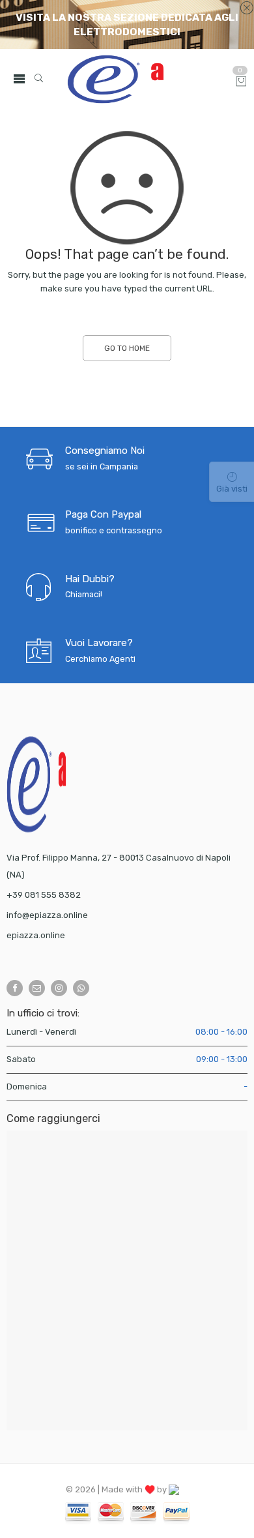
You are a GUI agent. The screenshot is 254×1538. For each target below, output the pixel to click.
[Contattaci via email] (37, 988)
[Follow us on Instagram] (59, 988)
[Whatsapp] (81, 988)
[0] (241, 82)
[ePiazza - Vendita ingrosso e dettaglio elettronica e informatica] (145, 79)
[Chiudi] (246, 8)
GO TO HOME (127, 348)
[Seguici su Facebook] (15, 988)
